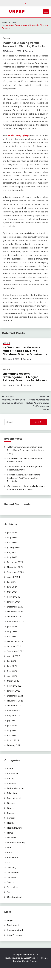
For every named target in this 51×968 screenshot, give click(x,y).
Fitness (10, 808)
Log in (10, 920)
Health (10, 822)
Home (10, 832)
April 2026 (12, 542)
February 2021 (14, 745)
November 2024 (15, 567)
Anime (10, 768)
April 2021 (12, 735)
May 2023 (12, 631)
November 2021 (15, 700)
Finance (11, 803)
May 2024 (12, 591)
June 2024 (12, 586)
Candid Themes (30, 961)
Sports (10, 882)
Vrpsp (17, 11)
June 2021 (12, 725)
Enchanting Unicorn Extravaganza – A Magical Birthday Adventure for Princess (25, 377)
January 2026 (13, 547)
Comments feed (15, 930)
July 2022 (11, 661)
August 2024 (13, 577)
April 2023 (12, 636)
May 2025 (12, 557)
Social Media (13, 872)
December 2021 (15, 695)
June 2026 (12, 532)
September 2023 (15, 621)
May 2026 (12, 537)
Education (12, 793)
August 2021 (13, 715)
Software (11, 877)
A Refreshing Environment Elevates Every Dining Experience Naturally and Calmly (25, 450)
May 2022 (12, 671)
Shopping (11, 867)
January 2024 (13, 601)
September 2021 (15, 710)
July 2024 (11, 582)
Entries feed (13, 925)
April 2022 (12, 676)
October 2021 (14, 705)
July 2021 (11, 720)
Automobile (12, 773)
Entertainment (14, 798)
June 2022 (12, 666)
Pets (9, 852)
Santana (29, 51)
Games (10, 813)
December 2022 (15, 641)
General (6, 38)
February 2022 (14, 685)
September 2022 (15, 651)
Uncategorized (14, 897)
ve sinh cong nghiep (18, 135)
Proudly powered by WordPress (19, 957)
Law (9, 847)
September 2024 (15, 572)
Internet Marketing (16, 842)
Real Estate (12, 857)
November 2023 (15, 611)
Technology (12, 887)
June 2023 (12, 626)
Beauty (10, 778)
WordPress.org (14, 935)
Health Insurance (15, 827)
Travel (10, 892)
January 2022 (13, 690)
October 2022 (14, 646)
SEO (9, 862)
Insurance (11, 837)
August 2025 (13, 552)
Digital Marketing (15, 788)
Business (11, 783)
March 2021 (13, 740)
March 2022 (13, 680)
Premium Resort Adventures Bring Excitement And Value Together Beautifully (23, 477)
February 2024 (14, 596)
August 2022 (13, 656)
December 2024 (15, 562)
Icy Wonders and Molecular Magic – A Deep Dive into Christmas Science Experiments (25, 351)
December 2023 (15, 606)
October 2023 (14, 616)
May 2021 (12, 730)
